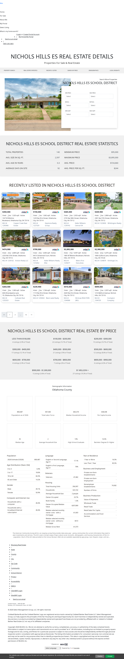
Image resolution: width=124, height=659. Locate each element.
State (13, 550)
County (13, 554)
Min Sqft (68, 111)
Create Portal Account (31, 34)
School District (16, 573)
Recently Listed (51, 70)
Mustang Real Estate (18, 545)
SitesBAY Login (16, 595)
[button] (1, 1)
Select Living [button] (4, 27)
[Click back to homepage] (8, 35)
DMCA (13, 586)
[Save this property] (27, 195)
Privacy (13, 577)
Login (19, 34)
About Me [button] (3, 20)
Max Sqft (92, 111)
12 (26, 315)
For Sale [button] (3, 16)
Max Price (93, 93)
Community (15, 568)
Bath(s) (92, 102)
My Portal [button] (3, 23)
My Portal (29, 37)
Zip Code (14, 564)
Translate (76, 648)
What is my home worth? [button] (9, 31)
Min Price (68, 93)
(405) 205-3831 (8, 44)
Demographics (93, 70)
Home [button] (2, 12)
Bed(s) (67, 102)
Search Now (106, 121)
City (12, 559)
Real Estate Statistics (30, 70)
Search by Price (73, 70)
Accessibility (15, 581)
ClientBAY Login (16, 591)
